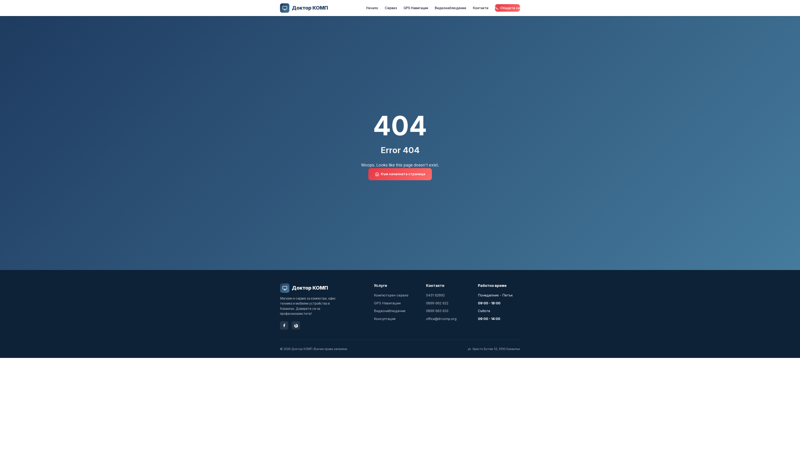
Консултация (384, 319)
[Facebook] (284, 325)
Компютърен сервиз (391, 295)
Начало (372, 8)
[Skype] (296, 325)
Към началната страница (403, 174)
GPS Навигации (416, 8)
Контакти (480, 8)
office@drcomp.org (441, 319)
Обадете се (509, 8)
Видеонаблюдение (450, 8)
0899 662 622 (437, 303)
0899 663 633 (437, 311)
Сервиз (391, 8)
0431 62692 (435, 295)
